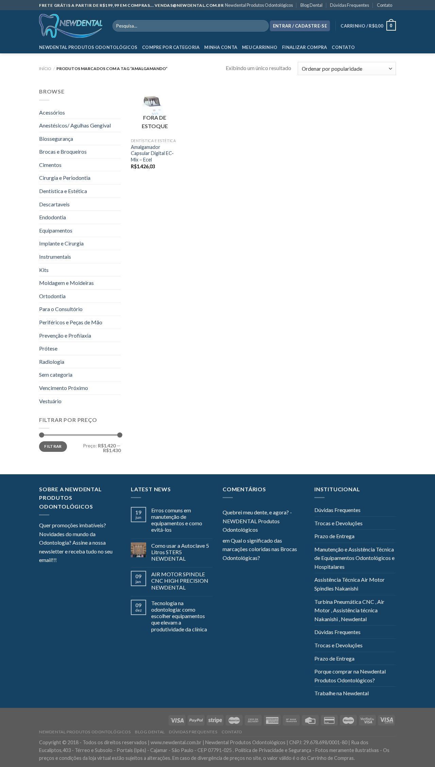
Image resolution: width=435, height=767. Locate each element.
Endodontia (52, 217)
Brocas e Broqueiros (63, 151)
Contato (384, 5)
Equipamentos (55, 230)
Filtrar (53, 446)
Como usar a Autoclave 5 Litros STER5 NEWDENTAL (180, 552)
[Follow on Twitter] (78, 561)
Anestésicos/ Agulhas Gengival (75, 125)
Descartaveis (54, 204)
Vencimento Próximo (63, 388)
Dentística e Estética (63, 191)
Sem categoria (55, 374)
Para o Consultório (61, 309)
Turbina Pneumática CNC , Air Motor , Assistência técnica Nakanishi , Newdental (349, 610)
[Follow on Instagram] (70, 561)
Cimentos (50, 164)
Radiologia (51, 361)
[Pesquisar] (262, 26)
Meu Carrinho (259, 47)
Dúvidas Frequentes (349, 5)
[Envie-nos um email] (86, 561)
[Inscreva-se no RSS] (103, 561)
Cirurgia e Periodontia (64, 177)
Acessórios (52, 112)
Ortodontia (52, 296)
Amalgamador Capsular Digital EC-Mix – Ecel (152, 153)
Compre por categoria (170, 47)
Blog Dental (311, 5)
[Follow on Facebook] (62, 561)
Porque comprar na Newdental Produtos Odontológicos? (350, 675)
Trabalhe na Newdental (341, 693)
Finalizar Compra (304, 47)
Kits (44, 270)
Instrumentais (55, 256)
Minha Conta (220, 47)
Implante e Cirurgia (61, 243)
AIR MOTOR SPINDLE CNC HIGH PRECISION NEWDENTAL (179, 580)
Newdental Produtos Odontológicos (259, 5)
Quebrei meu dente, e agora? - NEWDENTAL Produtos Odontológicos (257, 521)
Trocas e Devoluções (338, 523)
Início (45, 68)
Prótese (48, 348)
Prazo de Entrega (334, 536)
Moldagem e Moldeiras (66, 282)
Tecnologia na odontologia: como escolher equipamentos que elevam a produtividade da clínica (179, 616)
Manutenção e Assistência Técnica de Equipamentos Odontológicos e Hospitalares (354, 558)
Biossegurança (56, 138)
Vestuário (50, 401)
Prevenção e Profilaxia (65, 335)
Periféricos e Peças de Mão (70, 322)
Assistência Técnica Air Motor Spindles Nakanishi (349, 584)
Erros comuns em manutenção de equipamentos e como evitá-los (176, 520)
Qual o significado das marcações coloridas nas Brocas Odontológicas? (260, 549)
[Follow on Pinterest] (95, 561)
